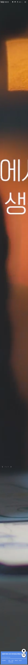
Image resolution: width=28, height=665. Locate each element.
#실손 (12, 660)
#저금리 (20, 660)
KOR (20, 2)
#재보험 (16, 660)
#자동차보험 (10, 661)
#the (9, 660)
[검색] (25, 657)
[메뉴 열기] (25, 2)
